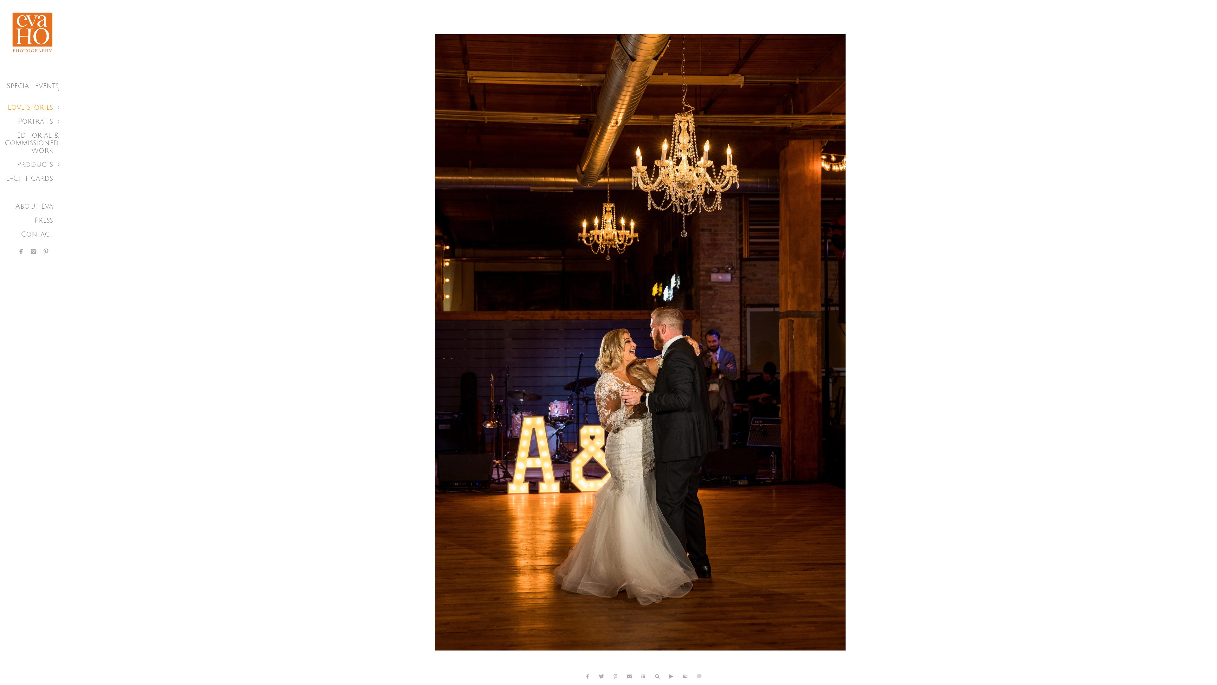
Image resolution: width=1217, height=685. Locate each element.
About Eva (34, 206)
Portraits (35, 121)
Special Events (33, 86)
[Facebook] (21, 251)
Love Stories (30, 107)
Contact (37, 234)
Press (44, 220)
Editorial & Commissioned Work (32, 143)
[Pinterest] (46, 251)
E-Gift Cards (29, 178)
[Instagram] (33, 251)
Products (35, 164)
